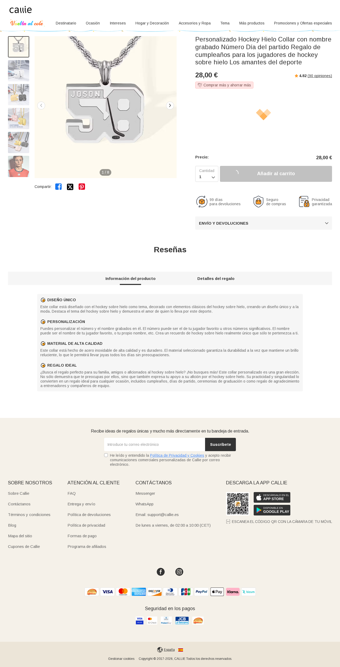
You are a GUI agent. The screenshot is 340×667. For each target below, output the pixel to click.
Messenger (145, 493)
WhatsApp (144, 504)
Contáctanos (19, 504)
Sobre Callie (18, 493)
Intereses (118, 23)
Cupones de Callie (24, 546)
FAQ (71, 493)
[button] (170, 106)
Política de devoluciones (89, 514)
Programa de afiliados (86, 546)
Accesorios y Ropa (195, 23)
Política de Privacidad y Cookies (177, 455)
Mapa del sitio (20, 536)
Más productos (252, 23)
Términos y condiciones (29, 514)
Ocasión (93, 23)
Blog (12, 525)
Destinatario (66, 23)
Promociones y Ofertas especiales (303, 23)
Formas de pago (82, 536)
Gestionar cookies (121, 659)
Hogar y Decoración (152, 23)
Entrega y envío (81, 504)
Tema (225, 23)
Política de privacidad (86, 525)
